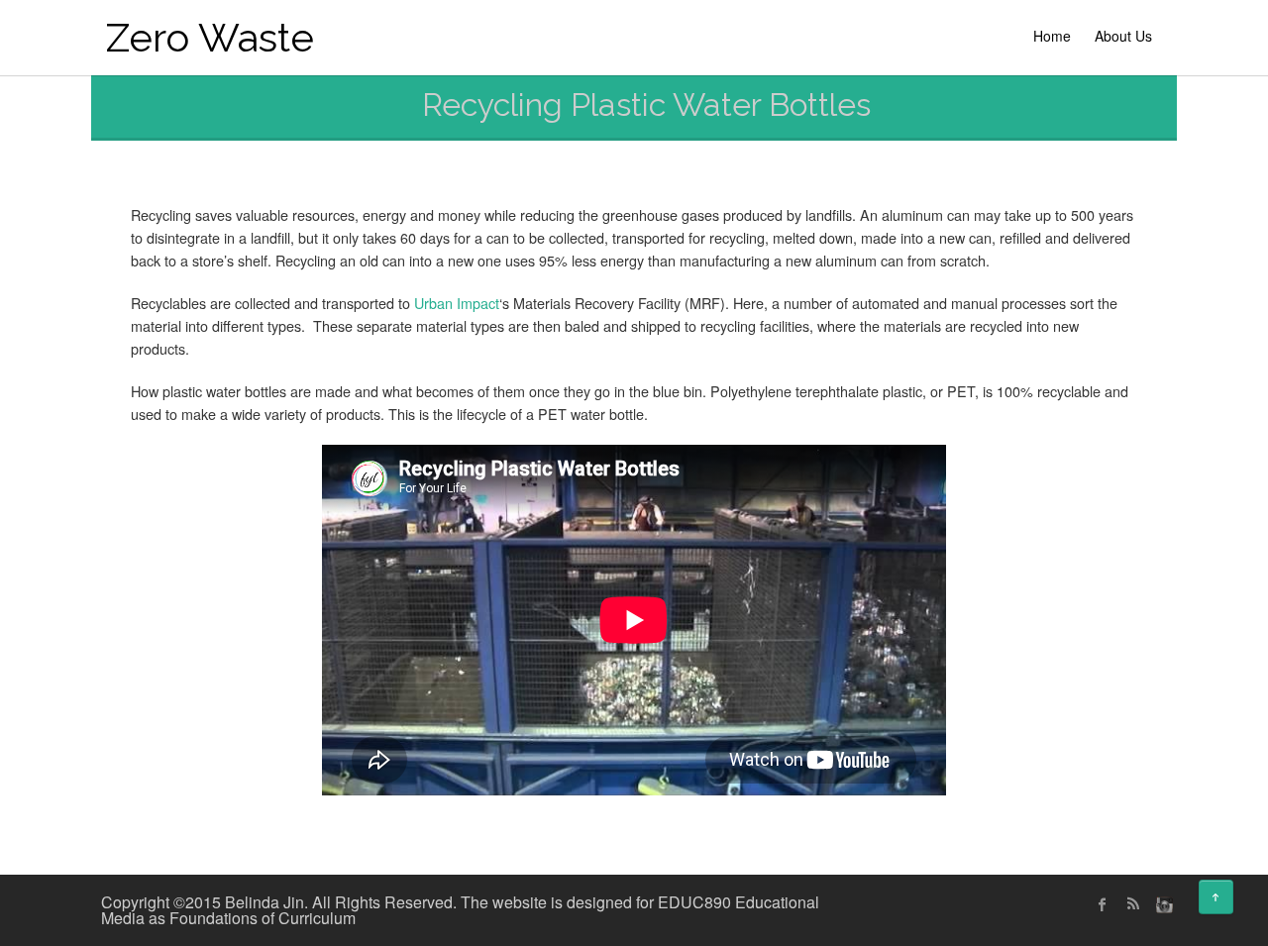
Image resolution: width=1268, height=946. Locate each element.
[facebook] (1102, 904)
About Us (1123, 36)
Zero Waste (210, 37)
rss (1132, 904)
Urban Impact (456, 302)
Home (1052, 36)
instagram (1162, 904)
